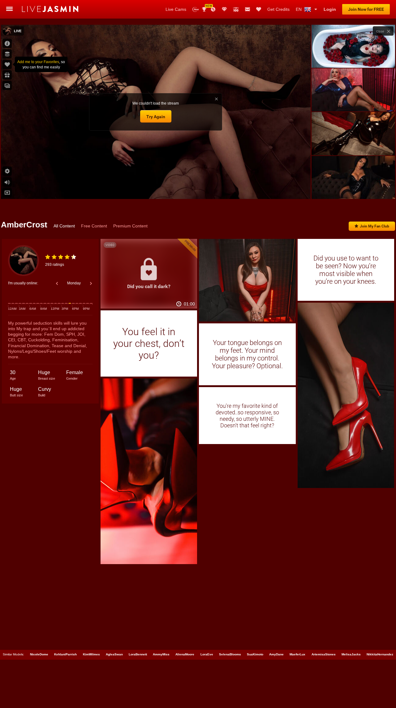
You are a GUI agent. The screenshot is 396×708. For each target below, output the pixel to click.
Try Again (155, 116)
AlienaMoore (184, 654)
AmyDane (276, 654)
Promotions (213, 9)
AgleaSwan (114, 654)
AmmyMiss (161, 654)
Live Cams (176, 9)
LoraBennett (138, 654)
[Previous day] (56, 283)
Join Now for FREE (366, 9)
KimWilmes (91, 654)
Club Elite (224, 9)
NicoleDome (39, 654)
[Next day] (91, 283)
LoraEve (206, 654)
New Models (195, 9)
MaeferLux (297, 654)
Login (330, 9)
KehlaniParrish (65, 654)
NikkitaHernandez (380, 654)
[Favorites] (258, 9)
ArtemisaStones (324, 654)
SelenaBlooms (230, 654)
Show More (353, 188)
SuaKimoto (255, 654)
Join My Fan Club (374, 226)
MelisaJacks (351, 654)
